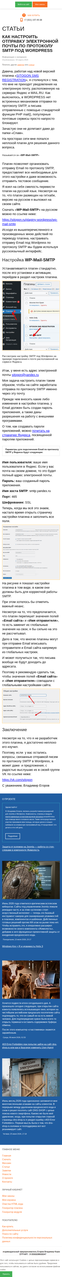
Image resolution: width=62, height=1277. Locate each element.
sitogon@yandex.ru (25, 375)
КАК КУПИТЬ (34, 15)
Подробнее (12, 836)
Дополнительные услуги (15, 1230)
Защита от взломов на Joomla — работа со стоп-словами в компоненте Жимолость (28, 848)
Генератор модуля (12, 1212)
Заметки (6, 1170)
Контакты (7, 1182)
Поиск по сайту (10, 1234)
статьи (31, 65)
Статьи (6, 1167)
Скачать (6, 1159)
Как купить (7, 1226)
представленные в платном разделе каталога (24, 817)
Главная (6, 1155)
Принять (6, 1274)
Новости (6, 1174)
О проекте (7, 1178)
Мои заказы (40, 4)
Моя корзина (9, 1200)
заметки (20, 65)
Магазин (6, 1163)
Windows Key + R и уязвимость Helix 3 (22, 946)
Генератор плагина (12, 1208)
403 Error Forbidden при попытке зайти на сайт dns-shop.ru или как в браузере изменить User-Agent (29, 1046)
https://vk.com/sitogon (17, 780)
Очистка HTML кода (12, 1204)
